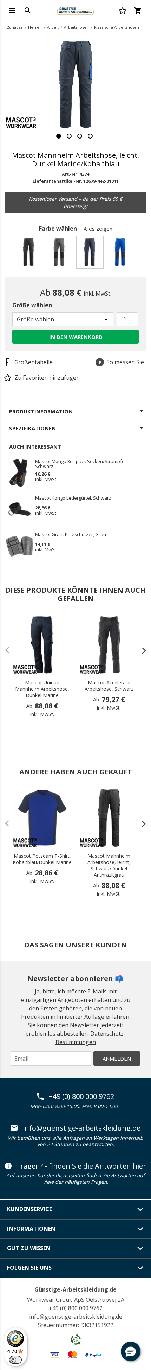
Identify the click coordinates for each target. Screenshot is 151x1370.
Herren (35, 27)
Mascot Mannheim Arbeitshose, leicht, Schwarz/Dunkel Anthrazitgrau (109, 865)
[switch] (15, 1360)
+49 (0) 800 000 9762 (81, 1096)
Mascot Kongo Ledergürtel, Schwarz (73, 498)
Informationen (31, 1229)
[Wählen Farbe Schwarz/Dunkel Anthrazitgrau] (29, 254)
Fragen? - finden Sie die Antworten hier (81, 1166)
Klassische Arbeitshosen (116, 27)
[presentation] (140, 650)
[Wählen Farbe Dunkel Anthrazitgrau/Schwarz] (60, 254)
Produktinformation (41, 411)
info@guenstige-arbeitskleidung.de (81, 1128)
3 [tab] (79, 136)
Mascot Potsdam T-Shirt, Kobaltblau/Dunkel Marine (42, 859)
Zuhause (15, 27)
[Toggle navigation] (12, 10)
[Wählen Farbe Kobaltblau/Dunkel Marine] (121, 254)
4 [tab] (90, 136)
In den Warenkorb (75, 336)
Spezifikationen (32, 428)
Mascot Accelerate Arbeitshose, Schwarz (109, 686)
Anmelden (117, 1058)
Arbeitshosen (76, 27)
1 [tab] (58, 136)
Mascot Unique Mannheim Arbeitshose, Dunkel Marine (42, 689)
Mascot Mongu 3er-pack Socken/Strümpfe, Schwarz (80, 464)
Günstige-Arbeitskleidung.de (75, 1289)
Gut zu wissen (29, 1248)
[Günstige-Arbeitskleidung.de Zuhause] (75, 10)
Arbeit (53, 27)
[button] (130, 1351)
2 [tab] (69, 136)
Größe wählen (32, 305)
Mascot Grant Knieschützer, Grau (70, 535)
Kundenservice (29, 1209)
